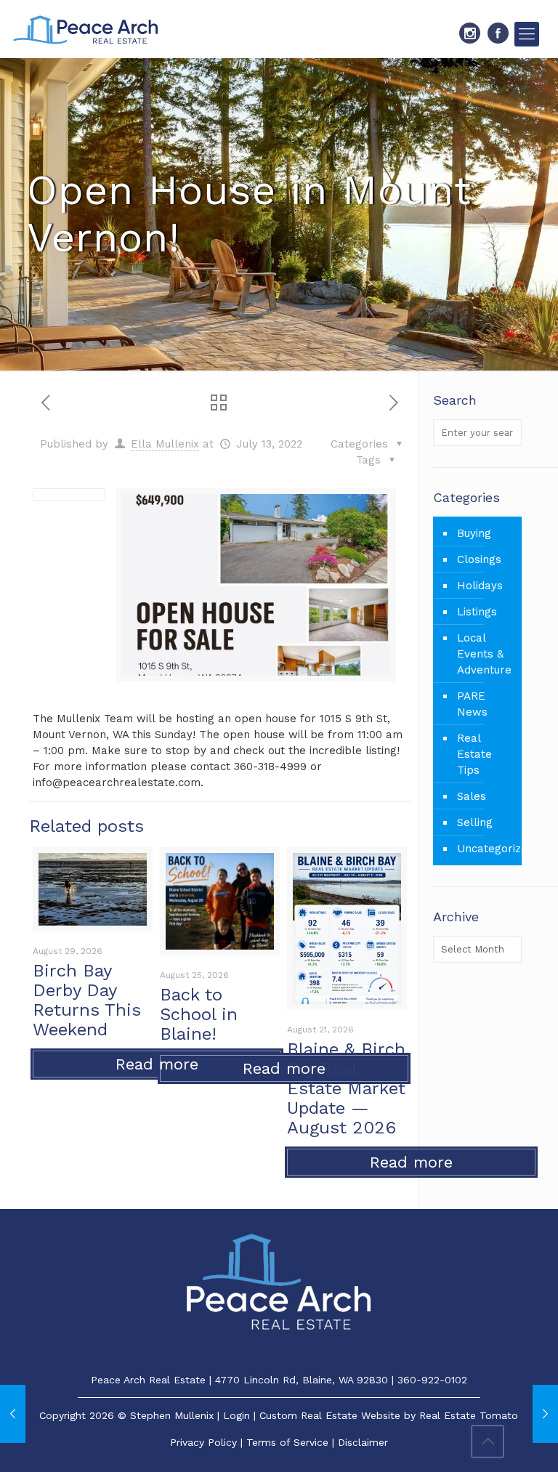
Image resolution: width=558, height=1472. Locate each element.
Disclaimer (363, 1442)
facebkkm (498, 33)
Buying (474, 533)
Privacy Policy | (208, 1442)
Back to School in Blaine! (199, 1014)
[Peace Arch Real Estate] (85, 29)
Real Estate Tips (474, 754)
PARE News (472, 704)
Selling (475, 822)
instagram (469, 33)
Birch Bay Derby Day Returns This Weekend (87, 1000)
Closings (479, 559)
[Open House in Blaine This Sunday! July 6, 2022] (12, 1414)
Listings (477, 611)
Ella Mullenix (165, 443)
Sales (471, 796)
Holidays (480, 585)
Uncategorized (485, 848)
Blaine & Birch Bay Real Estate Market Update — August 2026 (346, 1088)
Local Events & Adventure (484, 653)
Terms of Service (287, 1442)
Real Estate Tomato (468, 1415)
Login (236, 1415)
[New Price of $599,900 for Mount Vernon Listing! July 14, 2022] (545, 1414)
